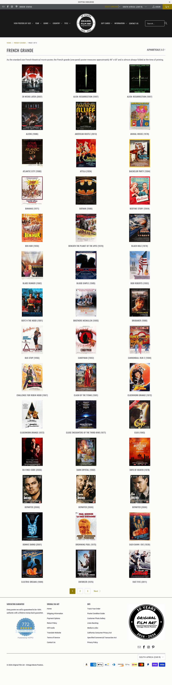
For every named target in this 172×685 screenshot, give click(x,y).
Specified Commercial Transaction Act (102, 638)
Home (49, 609)
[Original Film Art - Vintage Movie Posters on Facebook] (7, 6)
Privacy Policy (92, 642)
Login (158, 6)
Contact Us (51, 642)
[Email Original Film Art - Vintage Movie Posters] (3, 6)
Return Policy (52, 623)
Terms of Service (53, 638)
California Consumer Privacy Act (99, 633)
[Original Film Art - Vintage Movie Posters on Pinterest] (16, 6)
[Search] (166, 23)
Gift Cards (51, 628)
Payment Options (53, 618)
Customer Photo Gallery (96, 618)
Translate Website (54, 633)
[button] (24, 23)
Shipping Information (55, 613)
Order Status (26, 6)
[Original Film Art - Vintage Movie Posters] (86, 23)
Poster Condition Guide (96, 613)
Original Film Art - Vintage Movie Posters (28, 665)
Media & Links (92, 628)
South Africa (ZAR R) (133, 6)
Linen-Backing (92, 623)
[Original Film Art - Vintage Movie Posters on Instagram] (12, 6)
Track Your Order (93, 609)
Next (96, 591)
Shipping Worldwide (86, 2)
